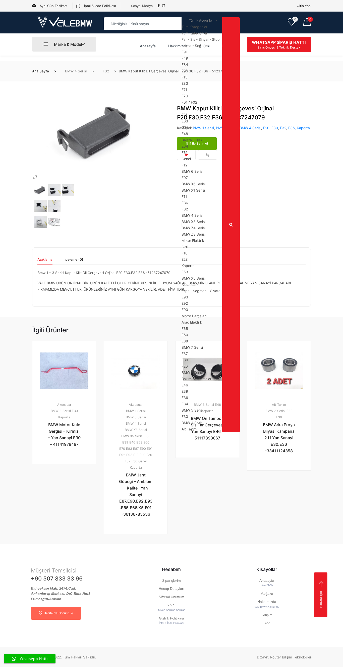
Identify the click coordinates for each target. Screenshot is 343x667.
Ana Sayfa (40, 71)
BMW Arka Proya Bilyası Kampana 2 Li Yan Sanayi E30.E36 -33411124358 (279, 437)
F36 (291, 128)
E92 (122, 455)
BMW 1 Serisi (136, 411)
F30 (274, 128)
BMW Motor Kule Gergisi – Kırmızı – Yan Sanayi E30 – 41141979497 (64, 434)
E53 (139, 442)
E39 (125, 442)
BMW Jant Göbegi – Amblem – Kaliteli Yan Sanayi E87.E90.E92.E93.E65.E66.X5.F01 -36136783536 (135, 494)
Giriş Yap (304, 6)
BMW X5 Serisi (132, 436)
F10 (136, 455)
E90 (143, 449)
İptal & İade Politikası (99, 6)
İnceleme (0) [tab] (73, 259)
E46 (132, 442)
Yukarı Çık (321, 599)
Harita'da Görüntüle (58, 613)
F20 (266, 128)
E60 (146, 442)
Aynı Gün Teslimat (53, 6)
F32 (106, 71)
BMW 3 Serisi (61, 411)
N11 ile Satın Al (67, 477)
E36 (147, 436)
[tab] (44, 261)
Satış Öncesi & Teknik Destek (279, 44)
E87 (136, 449)
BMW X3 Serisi (136, 430)
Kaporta (303, 128)
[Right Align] (231, 224)
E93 (129, 455)
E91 (149, 449)
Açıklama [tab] (44, 259)
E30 (75, 411)
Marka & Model (67, 44)
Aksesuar (64, 405)
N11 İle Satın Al (139, 547)
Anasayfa (148, 46)
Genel (142, 461)
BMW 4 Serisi (76, 71)
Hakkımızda (178, 46)
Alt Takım (279, 405)
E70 (122, 449)
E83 (129, 449)
